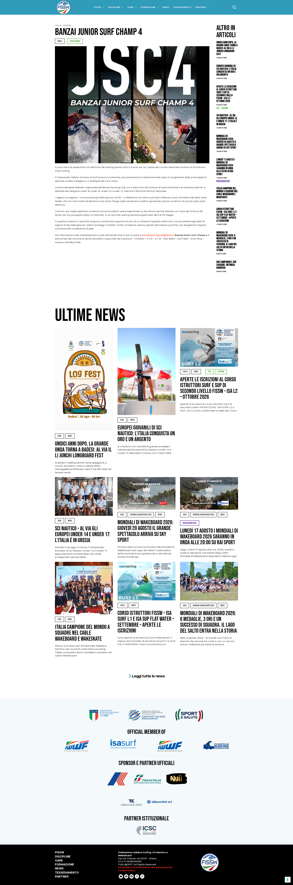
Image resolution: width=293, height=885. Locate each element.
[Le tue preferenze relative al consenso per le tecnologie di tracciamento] (288, 880)
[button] (234, 7)
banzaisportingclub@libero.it (158, 235)
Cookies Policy (126, 870)
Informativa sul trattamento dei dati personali (145, 867)
